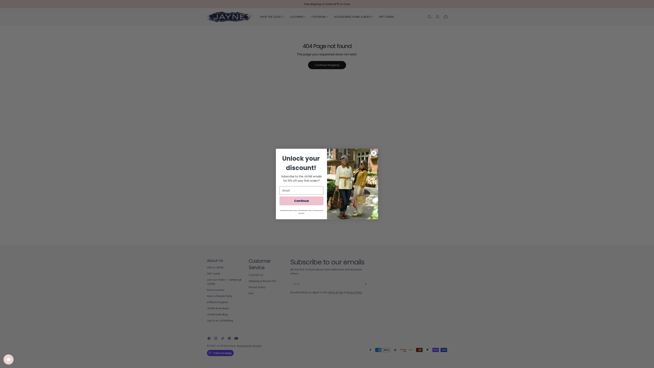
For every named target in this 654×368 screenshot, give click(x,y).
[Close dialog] (374, 153)
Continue (301, 201)
